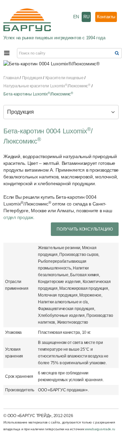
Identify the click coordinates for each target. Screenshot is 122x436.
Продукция (32, 77)
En (76, 16)
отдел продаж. (19, 217)
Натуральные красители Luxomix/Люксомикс (46, 86)
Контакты (106, 16)
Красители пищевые (64, 77)
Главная (11, 77)
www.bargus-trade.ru (100, 429)
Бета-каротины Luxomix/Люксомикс (38, 94)
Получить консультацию (85, 229)
